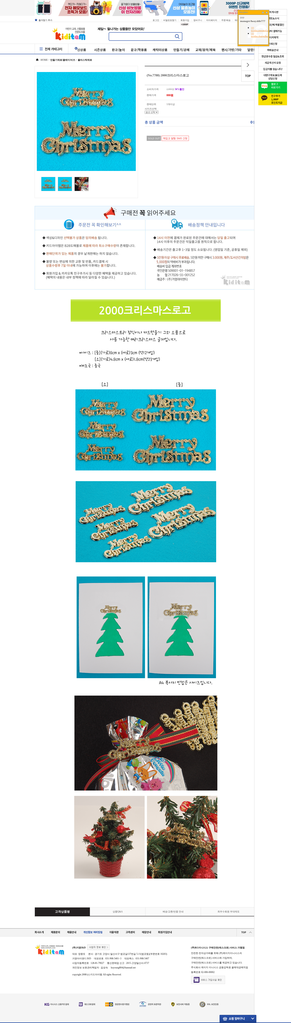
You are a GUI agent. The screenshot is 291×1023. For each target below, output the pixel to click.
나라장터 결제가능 (272, 31)
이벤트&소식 (272, 18)
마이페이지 (211, 20)
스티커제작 (272, 37)
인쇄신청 (272, 44)
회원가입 (185, 20)
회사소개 (39, 932)
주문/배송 (226, 20)
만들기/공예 (181, 49)
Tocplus (243, 12)
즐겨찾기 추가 (45, 20)
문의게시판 (272, 12)
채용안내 (71, 932)
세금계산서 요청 (273, 62)
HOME (44, 60)
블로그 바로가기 (275, 86)
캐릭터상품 (160, 49)
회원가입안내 (165, 932)
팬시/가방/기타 (232, 49)
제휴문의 (55, 932)
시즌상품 (100, 49)
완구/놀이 (118, 49)
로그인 (156, 20)
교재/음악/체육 (205, 49)
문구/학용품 (139, 49)
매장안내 (146, 932)
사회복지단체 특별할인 (272, 25)
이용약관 (114, 932)
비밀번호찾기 (169, 20)
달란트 (251, 49)
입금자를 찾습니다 (272, 69)
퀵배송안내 (272, 50)
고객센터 (130, 932)
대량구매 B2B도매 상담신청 (272, 77)
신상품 (81, 49)
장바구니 (197, 20)
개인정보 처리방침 (93, 932)
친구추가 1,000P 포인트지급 (276, 98)
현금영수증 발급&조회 (273, 56)
